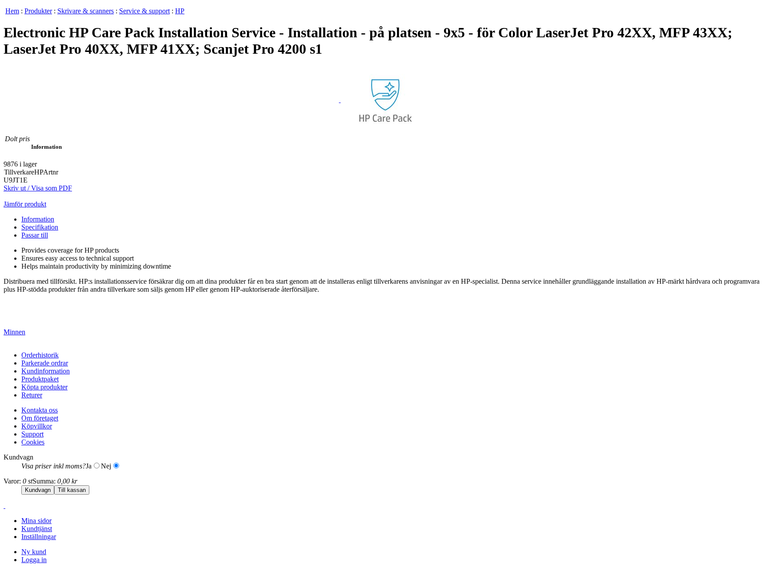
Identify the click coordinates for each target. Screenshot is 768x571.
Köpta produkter (44, 387)
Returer (31, 395)
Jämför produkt (25, 204)
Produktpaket (40, 379)
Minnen (14, 332)
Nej (106, 466)
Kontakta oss (39, 410)
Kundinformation (45, 371)
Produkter (38, 11)
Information (37, 219)
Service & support (144, 11)
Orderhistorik (40, 355)
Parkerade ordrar (44, 363)
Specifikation (39, 227)
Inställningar (38, 536)
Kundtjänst (36, 528)
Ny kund (33, 551)
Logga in (34, 559)
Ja (89, 466)
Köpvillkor (36, 426)
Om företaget (39, 418)
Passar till (34, 235)
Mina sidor (36, 520)
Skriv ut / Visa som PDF (38, 188)
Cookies (32, 442)
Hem (12, 11)
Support (32, 434)
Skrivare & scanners (85, 11)
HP (179, 11)
